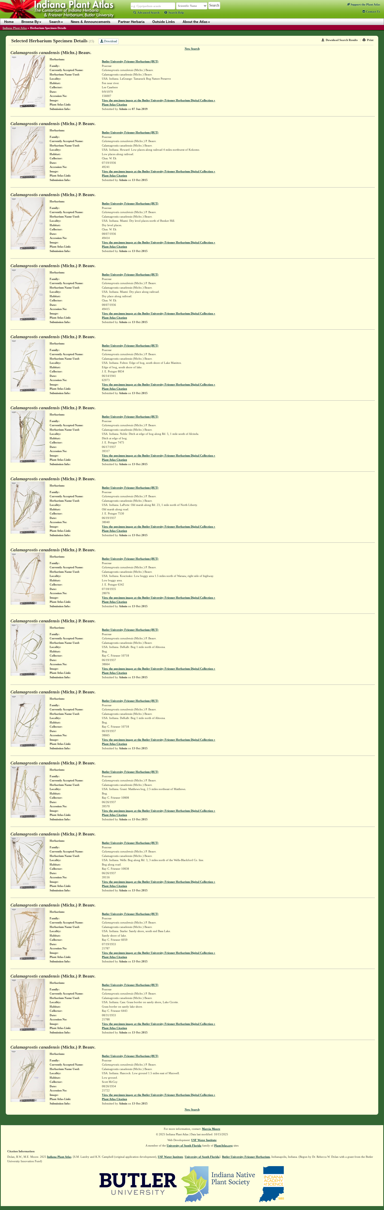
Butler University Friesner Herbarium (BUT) (130, 61)
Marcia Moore (211, 1128)
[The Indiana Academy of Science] (271, 1183)
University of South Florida (184, 1145)
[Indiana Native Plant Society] (218, 1183)
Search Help (176, 12)
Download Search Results (342, 40)
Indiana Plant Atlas (15, 28)
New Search (192, 48)
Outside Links (163, 22)
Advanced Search (148, 12)
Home (9, 22)
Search (54, 22)
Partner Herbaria (131, 22)
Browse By (30, 22)
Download (110, 41)
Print (370, 40)
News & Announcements (90, 22)
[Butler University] (138, 1183)
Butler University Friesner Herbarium (246, 1156)
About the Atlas (195, 22)
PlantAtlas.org (223, 1145)
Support (365, 4)
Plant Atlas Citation (114, 104)
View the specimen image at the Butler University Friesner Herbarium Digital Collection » (158, 100)
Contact (372, 11)
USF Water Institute (204, 1140)
